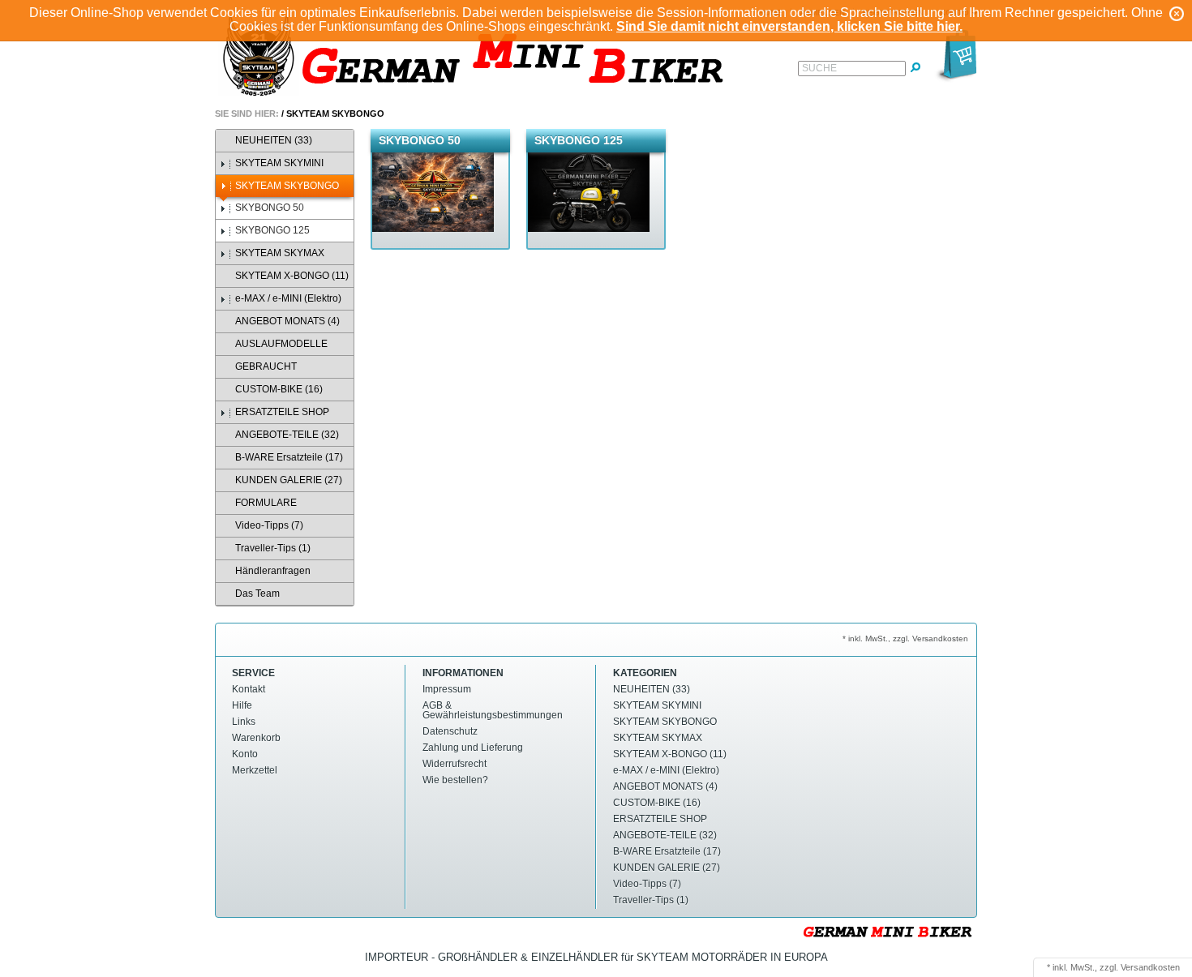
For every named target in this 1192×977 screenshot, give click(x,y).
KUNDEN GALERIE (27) (288, 480)
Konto (245, 754)
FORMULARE (266, 502)
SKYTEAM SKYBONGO (335, 113)
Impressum (446, 689)
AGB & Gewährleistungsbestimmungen (492, 710)
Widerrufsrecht (454, 763)
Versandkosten (1150, 967)
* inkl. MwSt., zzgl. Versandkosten (905, 638)
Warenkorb (256, 737)
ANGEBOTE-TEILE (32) (287, 434)
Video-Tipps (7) (269, 525)
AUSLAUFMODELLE (281, 343)
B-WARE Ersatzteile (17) (289, 457)
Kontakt (248, 689)
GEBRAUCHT (266, 366)
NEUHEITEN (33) (273, 140)
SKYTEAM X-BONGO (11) (292, 275)
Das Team (257, 593)
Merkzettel (254, 770)
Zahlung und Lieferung (472, 747)
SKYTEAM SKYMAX (279, 253)
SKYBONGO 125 (272, 230)
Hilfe (242, 705)
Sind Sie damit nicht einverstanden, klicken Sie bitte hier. (789, 26)
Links (243, 721)
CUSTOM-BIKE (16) (279, 389)
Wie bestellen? (455, 780)
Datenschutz (450, 731)
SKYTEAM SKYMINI (279, 163)
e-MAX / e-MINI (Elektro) (288, 298)
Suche (819, 68)
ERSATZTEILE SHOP (282, 412)
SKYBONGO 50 (269, 207)
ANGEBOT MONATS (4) (287, 321)
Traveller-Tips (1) (273, 548)
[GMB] (478, 58)
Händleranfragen (273, 570)
